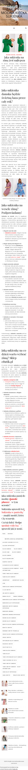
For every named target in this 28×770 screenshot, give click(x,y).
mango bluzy (7, 596)
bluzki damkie (16, 552)
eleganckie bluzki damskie (11, 565)
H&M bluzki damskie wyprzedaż (12, 586)
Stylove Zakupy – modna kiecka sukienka (14, 11)
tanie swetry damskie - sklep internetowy (12, 667)
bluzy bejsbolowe (8, 558)
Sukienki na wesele (10, 233)
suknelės (7, 440)
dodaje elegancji (16, 385)
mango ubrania (18, 596)
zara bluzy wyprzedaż (9, 671)
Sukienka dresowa (9, 436)
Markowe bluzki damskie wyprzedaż (14, 599)
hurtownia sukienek (7, 490)
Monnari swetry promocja (11, 630)
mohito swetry (7, 627)
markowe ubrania (8, 611)
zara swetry (6, 675)
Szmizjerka (8, 381)
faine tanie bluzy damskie (11, 573)
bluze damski (18, 548)
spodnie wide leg (10, 525)
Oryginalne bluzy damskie (11, 640)
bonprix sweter (7, 561)
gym (4, 583)
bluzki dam (6, 552)
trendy (11, 492)
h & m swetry (7, 589)
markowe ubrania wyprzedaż (11, 614)
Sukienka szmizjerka (9, 380)
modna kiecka (10, 54)
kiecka (4, 533)
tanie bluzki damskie (9, 650)
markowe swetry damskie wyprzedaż (10, 607)
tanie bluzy (6, 653)
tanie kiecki (10, 533)
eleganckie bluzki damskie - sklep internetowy (13, 569)
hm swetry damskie (8, 593)
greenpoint (6, 580)
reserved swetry (8, 643)
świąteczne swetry (19, 675)
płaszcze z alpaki (15, 257)
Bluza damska (7, 548)
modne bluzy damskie (9, 621)
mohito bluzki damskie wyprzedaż (13, 624)
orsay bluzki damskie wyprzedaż (13, 634)
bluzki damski (7, 555)
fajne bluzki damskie (9, 576)
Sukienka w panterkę (12, 512)
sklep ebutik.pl (7, 647)
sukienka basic (15, 451)
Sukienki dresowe (9, 438)
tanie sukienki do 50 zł (10, 660)
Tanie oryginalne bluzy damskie (12, 657)
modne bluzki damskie (9, 617)
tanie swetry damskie (9, 663)
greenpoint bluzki (18, 580)
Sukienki (19, 54)
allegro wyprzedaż (8, 545)
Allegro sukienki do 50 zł (10, 542)
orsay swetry (7, 637)
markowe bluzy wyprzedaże (11, 602)
